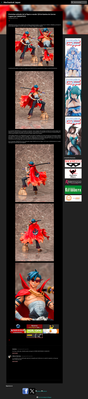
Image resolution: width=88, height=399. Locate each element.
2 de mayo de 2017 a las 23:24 (26, 356)
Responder (15, 353)
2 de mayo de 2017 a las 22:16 (22, 349)
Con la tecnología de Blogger (44, 397)
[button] (9, 21)
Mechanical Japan (12, 2)
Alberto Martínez (16, 356)
